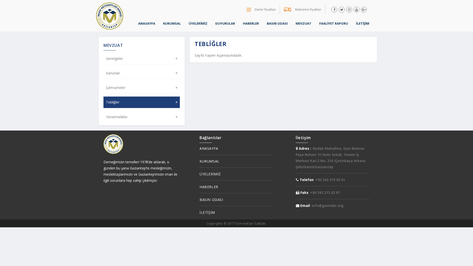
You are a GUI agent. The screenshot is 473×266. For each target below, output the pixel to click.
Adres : (304, 148)
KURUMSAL (172, 23)
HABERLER (251, 23)
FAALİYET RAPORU (333, 23)
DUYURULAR (225, 23)
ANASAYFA (146, 23)
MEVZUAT (303, 23)
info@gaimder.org (327, 205)
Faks (303, 192)
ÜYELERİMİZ (198, 23)
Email (304, 205)
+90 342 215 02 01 (330, 179)
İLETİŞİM (362, 23)
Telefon (306, 179)
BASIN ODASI (277, 23)
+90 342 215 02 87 (325, 192)
